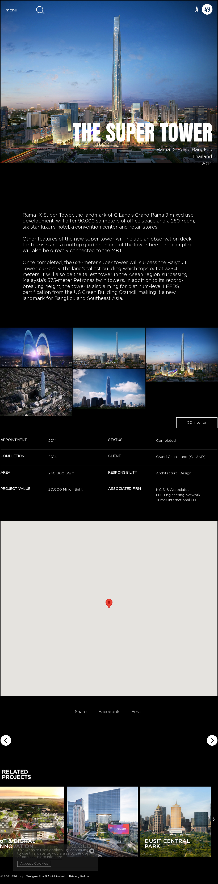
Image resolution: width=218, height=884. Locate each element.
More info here (49, 857)
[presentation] (213, 818)
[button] (109, 604)
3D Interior (197, 422)
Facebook (109, 712)
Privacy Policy (79, 876)
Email (137, 712)
